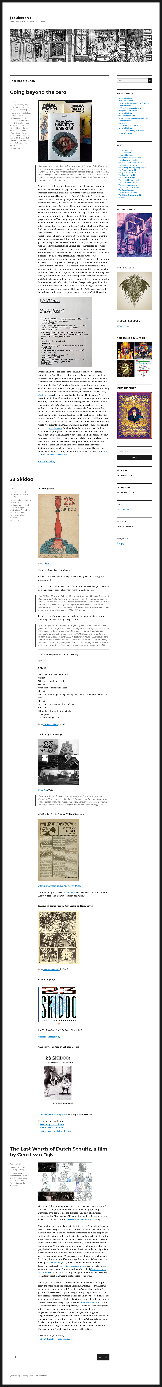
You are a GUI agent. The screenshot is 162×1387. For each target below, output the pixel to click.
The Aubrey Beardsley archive (130, 163)
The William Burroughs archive (55, 1339)
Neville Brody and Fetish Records (55, 1131)
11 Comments (15, 149)
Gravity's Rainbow (16, 115)
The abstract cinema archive (129, 158)
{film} (19, 494)
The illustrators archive (127, 175)
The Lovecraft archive (127, 178)
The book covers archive (127, 165)
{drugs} (27, 105)
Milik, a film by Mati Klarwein (129, 108)
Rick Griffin (19, 510)
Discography (54, 1037)
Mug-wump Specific (126, 101)
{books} (13, 105)
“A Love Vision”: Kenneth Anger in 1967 (133, 118)
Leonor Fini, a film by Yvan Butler (131, 131)
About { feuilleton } (125, 150)
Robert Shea (15, 135)
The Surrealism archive (127, 193)
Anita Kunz (14, 113)
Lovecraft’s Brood (125, 133)
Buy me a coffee (123, 510)
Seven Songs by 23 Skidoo (52, 1124)
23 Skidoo (21, 479)
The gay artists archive (127, 173)
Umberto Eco (15, 143)
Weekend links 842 (125, 121)
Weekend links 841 (125, 128)
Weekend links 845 (125, 98)
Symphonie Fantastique (127, 111)
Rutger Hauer (15, 1183)
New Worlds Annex (125, 155)
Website (42, 1037)
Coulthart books (124, 153)
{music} (13, 107)
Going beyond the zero (38, 92)
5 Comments (15, 521)
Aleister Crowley (24, 500)
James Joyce (15, 120)
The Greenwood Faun (126, 116)
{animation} (14, 1167)
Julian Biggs (19, 507)
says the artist (55, 428)
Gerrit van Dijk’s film (90, 1302)
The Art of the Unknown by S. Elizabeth (133, 103)
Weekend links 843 (125, 113)
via (47, 563)
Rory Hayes (14, 515)
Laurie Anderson (22, 125)
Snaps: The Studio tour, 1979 (129, 126)
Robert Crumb (21, 133)
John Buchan (25, 120)
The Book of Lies (50, 724)
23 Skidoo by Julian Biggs (51, 1127)
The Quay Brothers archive (128, 188)
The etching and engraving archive (132, 168)
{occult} (13, 497)
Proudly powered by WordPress (34, 1376)
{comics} (20, 105)
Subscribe (134, 457)
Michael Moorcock (17, 128)
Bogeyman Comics (51, 969)
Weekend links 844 (125, 106)
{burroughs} (21, 492)
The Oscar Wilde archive (127, 183)
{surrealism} (22, 110)
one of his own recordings (71, 1266)
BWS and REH (123, 123)
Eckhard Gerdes (16, 503)
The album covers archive (128, 160)
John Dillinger (15, 123)
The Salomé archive (126, 190)
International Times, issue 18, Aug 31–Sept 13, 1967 (59, 886)
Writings (121, 198)
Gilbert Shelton (24, 113)
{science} (13, 110)
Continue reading (46, 461)
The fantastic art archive (128, 170)
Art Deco (13, 1173)
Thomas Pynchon (23, 140)
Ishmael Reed (24, 118)
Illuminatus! (14, 118)
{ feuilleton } (20, 18)
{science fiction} (22, 107)
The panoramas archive (127, 185)
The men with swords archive (129, 180)
